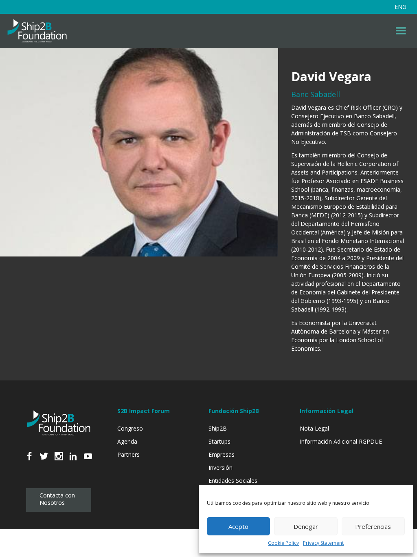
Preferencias (373, 526)
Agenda (127, 441)
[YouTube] (88, 460)
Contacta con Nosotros (57, 498)
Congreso (130, 428)
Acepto (238, 526)
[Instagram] (59, 460)
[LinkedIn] (73, 460)
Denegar (306, 526)
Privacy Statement (323, 542)
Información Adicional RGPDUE (341, 441)
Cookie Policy (283, 542)
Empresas (221, 454)
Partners (128, 454)
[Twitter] (44, 460)
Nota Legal (314, 428)
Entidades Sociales (232, 480)
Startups (219, 441)
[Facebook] (29, 460)
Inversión (220, 467)
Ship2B (217, 428)
